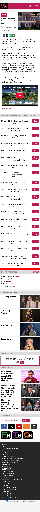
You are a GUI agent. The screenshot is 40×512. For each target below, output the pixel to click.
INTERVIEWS (6, 455)
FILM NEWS (6, 491)
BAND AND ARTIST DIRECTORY (13, 479)
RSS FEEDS (6, 481)
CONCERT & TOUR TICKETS (12, 463)
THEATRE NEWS (7, 493)
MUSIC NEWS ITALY (9, 487)
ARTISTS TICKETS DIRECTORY (12, 459)
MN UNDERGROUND (9, 489)
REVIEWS (5, 453)
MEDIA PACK (6, 467)
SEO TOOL (6, 477)
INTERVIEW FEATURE (9, 473)
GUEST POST (6, 469)
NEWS (4, 447)
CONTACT (5, 485)
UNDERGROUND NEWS (10, 449)
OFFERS (36, 272)
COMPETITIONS (7, 457)
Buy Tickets (35, 121)
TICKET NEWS (7, 451)
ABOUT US (6, 465)
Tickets (17, 276)
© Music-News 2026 (9, 497)
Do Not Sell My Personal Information (22, 501)
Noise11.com (7, 109)
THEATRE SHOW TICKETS (11, 461)
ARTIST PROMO (7, 471)
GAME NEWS (6, 495)
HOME (4, 445)
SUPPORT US (6, 483)
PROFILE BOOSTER (9, 475)
